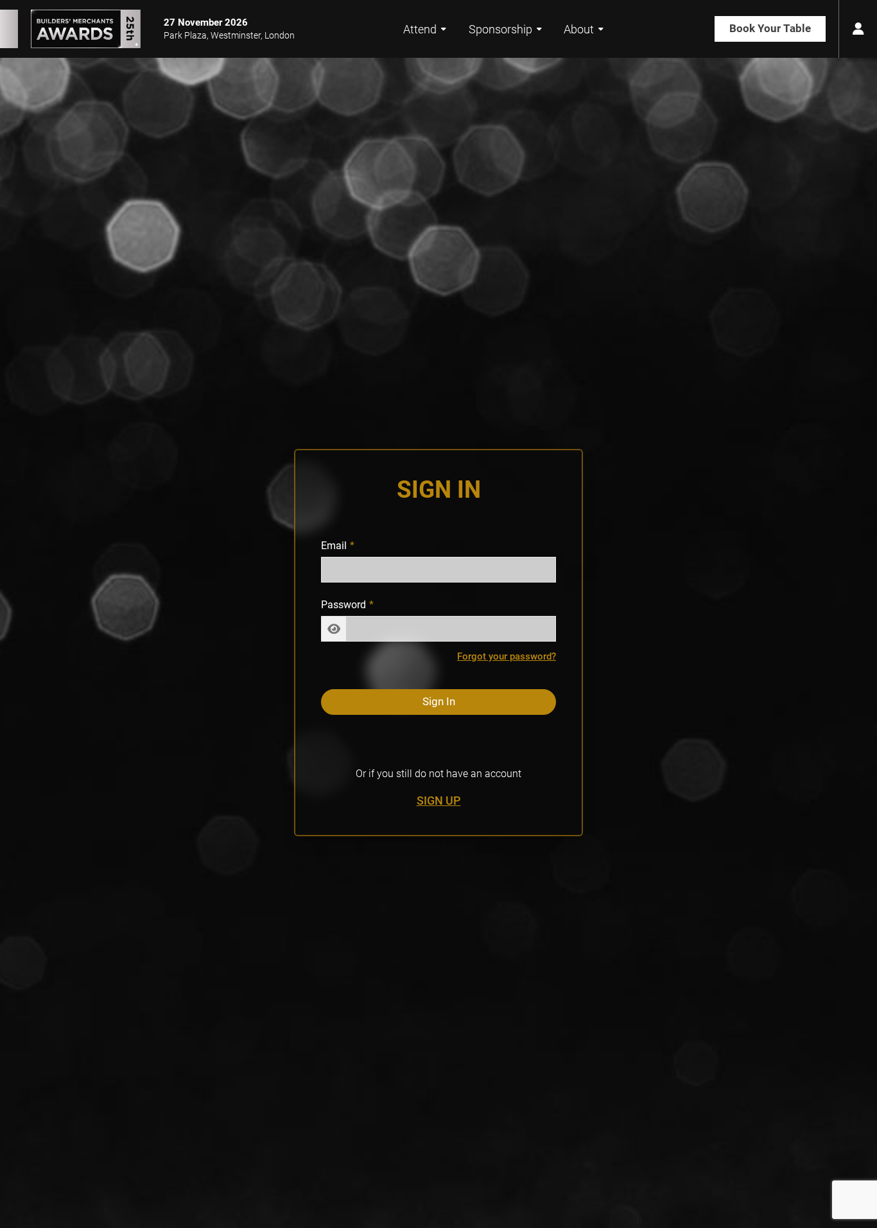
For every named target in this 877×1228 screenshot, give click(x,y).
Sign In (438, 702)
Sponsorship (500, 29)
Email (334, 546)
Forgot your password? (506, 656)
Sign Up (439, 801)
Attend (420, 29)
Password (343, 605)
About (579, 29)
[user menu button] (857, 29)
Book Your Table (770, 28)
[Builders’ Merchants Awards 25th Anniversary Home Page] (70, 28)
